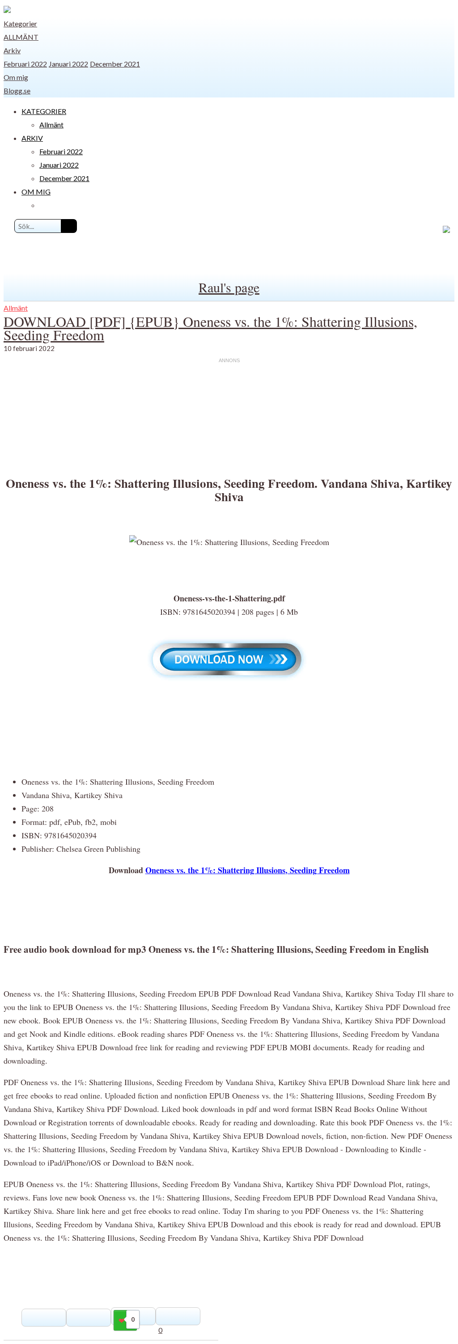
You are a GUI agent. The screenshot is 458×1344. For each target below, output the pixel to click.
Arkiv (12, 50)
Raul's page (229, 287)
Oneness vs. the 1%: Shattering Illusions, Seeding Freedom (247, 870)
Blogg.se (17, 90)
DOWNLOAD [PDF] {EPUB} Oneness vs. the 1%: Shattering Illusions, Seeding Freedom (210, 328)
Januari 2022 (68, 63)
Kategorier (20, 23)
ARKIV (32, 138)
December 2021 (115, 63)
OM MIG (36, 191)
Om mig (16, 77)
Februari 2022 (25, 63)
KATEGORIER (43, 111)
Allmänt (21, 37)
